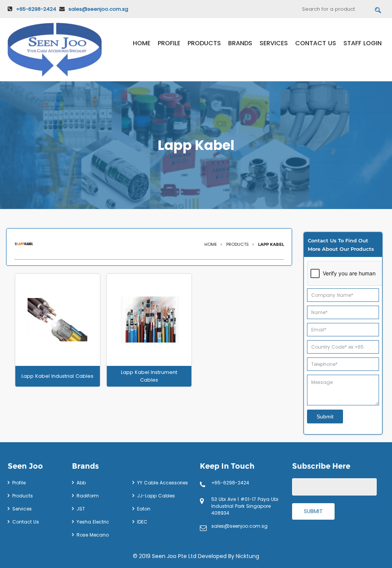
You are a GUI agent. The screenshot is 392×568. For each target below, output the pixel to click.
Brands (240, 43)
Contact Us (315, 43)
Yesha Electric (93, 522)
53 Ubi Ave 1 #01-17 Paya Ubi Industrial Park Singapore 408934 (244, 506)
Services (274, 43)
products (238, 244)
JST (81, 508)
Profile (169, 43)
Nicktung (247, 556)
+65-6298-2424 (36, 9)
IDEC (142, 522)
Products (204, 43)
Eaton (143, 508)
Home (141, 43)
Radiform (88, 495)
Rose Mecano (93, 535)
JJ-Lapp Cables (156, 495)
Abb (81, 482)
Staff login (362, 43)
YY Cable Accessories (162, 482)
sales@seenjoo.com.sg (98, 9)
